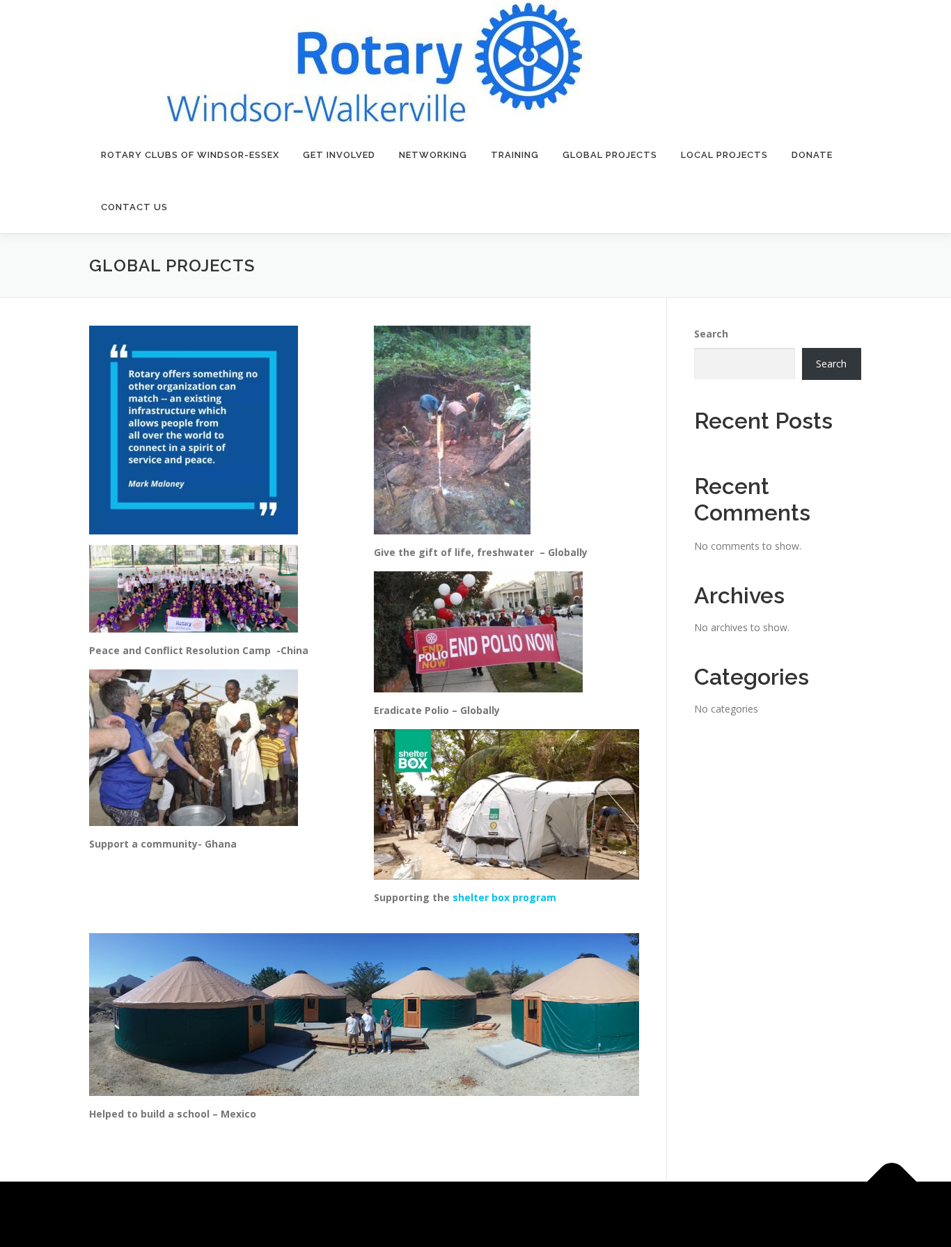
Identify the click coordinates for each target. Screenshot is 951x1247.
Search (711, 333)
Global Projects (610, 155)
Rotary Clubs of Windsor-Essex (190, 155)
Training (515, 155)
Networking (433, 155)
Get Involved (339, 155)
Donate (812, 155)
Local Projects (724, 155)
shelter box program (504, 897)
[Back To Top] (892, 1182)
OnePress (534, 1214)
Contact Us (134, 207)
